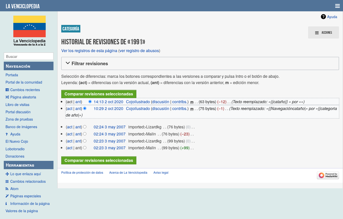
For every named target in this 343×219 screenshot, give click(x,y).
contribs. (179, 101)
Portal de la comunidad (24, 82)
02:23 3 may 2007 (110, 141)
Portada (12, 74)
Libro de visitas (17, 104)
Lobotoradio (15, 148)
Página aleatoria (23, 96)
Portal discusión (18, 111)
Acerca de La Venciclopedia (128, 172)
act (69, 108)
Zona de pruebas (19, 119)
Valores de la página (22, 210)
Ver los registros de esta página (89, 50)
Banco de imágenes (21, 126)
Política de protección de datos (82, 172)
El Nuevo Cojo (17, 141)
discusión (160, 101)
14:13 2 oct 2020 (108, 101)
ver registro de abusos (139, 50)
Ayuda (15, 133)
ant (78, 101)
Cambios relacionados (28, 181)
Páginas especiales (25, 195)
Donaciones (15, 156)
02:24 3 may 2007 (110, 127)
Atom (14, 188)
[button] (199, 63)
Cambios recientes (25, 89)
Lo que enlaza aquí (25, 173)
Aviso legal (160, 172)
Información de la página (30, 203)
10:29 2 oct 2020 (108, 108)
